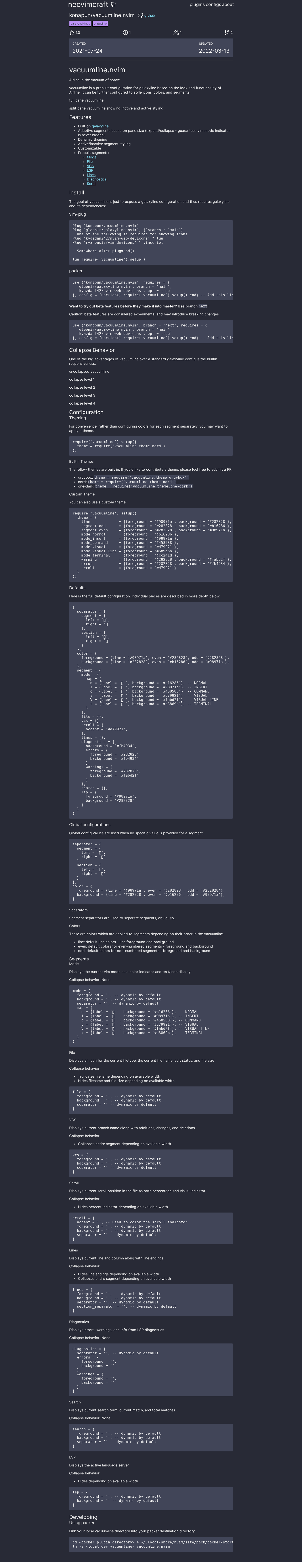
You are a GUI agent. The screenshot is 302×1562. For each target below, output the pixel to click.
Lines (91, 175)
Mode (91, 157)
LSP (90, 170)
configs (213, 4)
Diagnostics (97, 179)
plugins (197, 4)
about (228, 4)
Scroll (91, 183)
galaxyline (100, 126)
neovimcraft (88, 4)
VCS (90, 166)
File (90, 161)
